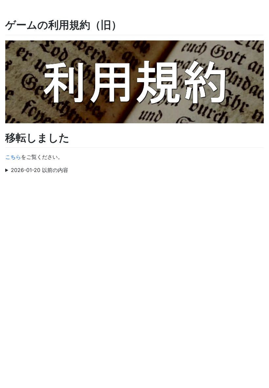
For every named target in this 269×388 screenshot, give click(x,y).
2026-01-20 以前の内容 (39, 170)
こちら (13, 157)
